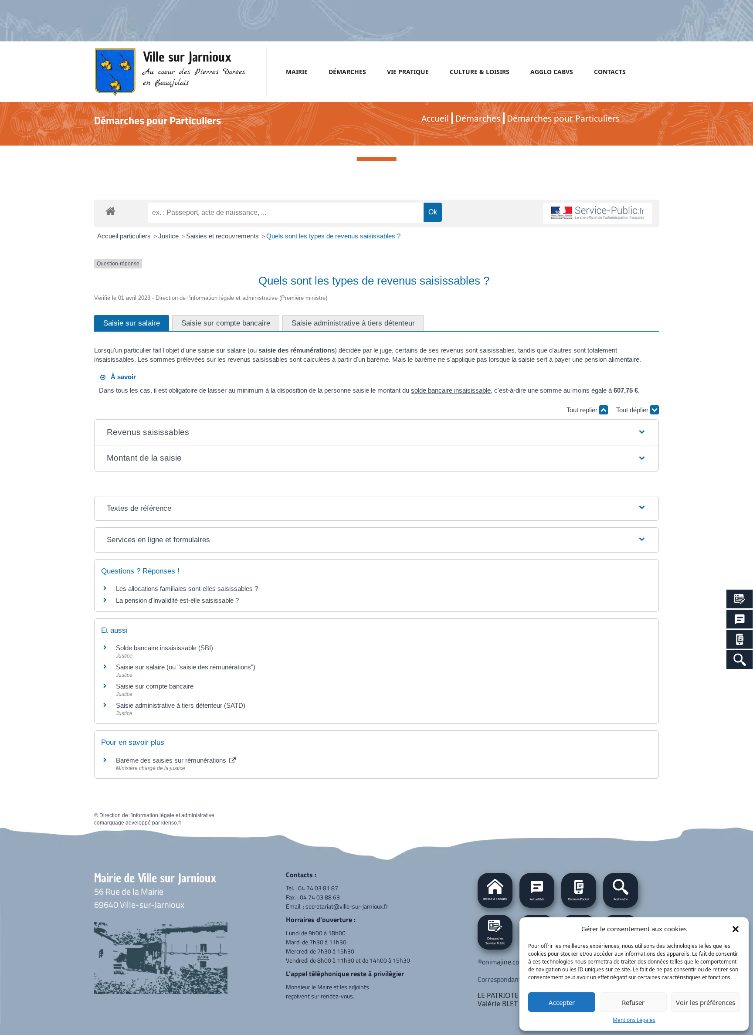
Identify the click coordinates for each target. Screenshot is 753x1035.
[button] (735, 928)
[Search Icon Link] (739, 659)
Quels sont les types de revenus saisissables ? (333, 236)
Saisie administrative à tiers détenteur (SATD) (180, 705)
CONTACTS (610, 72)
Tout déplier (633, 410)
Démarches (477, 118)
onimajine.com (503, 962)
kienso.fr (171, 823)
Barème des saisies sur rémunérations (172, 760)
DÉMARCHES (347, 72)
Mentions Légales (634, 1020)
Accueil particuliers (125, 236)
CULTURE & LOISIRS (479, 72)
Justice (169, 236)
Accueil (435, 118)
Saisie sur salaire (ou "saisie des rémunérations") (185, 667)
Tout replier (582, 410)
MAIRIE (297, 72)
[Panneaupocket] (739, 639)
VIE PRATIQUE (408, 72)
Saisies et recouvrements (223, 236)
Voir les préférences (705, 1002)
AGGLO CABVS (551, 72)
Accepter (562, 1002)
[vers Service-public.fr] (597, 213)
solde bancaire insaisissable (451, 390)
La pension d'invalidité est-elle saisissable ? (177, 600)
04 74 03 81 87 (318, 887)
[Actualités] (739, 619)
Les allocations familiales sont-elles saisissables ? (187, 588)
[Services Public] (739, 599)
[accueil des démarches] (110, 210)
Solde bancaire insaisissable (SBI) (164, 648)
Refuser (633, 1002)
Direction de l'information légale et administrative (156, 815)
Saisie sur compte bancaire (154, 686)
